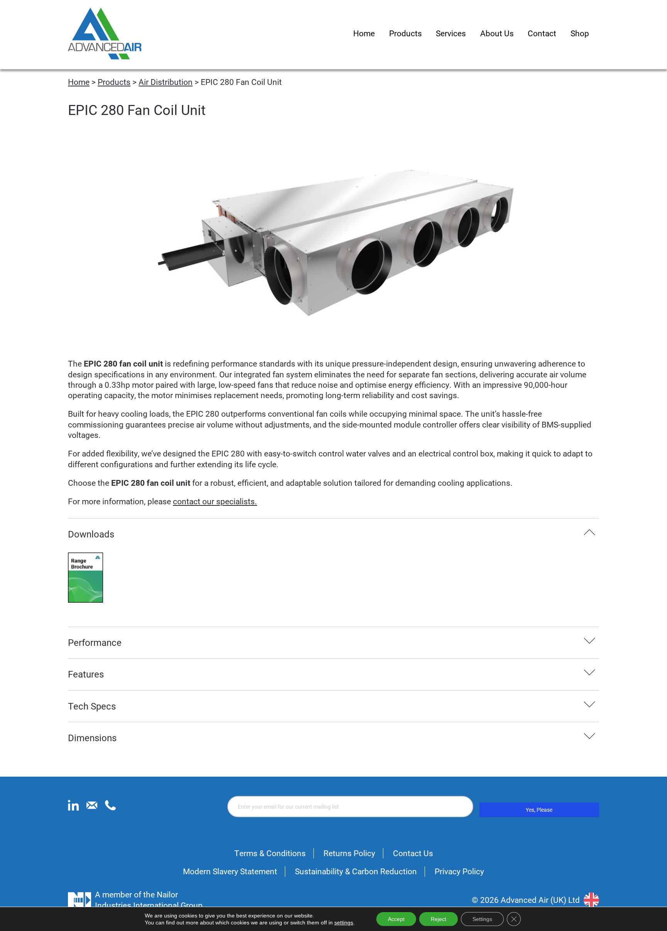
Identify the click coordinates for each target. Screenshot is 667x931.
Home (364, 33)
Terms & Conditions (270, 853)
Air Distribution (166, 81)
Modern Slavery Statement (230, 871)
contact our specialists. (215, 501)
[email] (91, 807)
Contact (542, 33)
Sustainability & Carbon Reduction (356, 871)
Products (405, 33)
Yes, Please (539, 809)
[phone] (110, 807)
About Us (497, 33)
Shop (580, 33)
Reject (438, 919)
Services (451, 33)
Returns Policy (349, 853)
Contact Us (413, 853)
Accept (396, 919)
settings (343, 922)
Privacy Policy (459, 871)
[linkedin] (73, 807)
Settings (482, 919)
